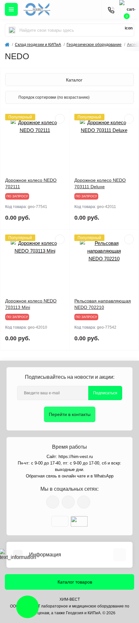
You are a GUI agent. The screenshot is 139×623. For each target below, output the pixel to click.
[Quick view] (60, 119)
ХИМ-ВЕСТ (69, 599)
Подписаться (105, 393)
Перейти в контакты (70, 414)
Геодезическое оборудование (94, 44)
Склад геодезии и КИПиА (38, 44)
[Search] (12, 30)
